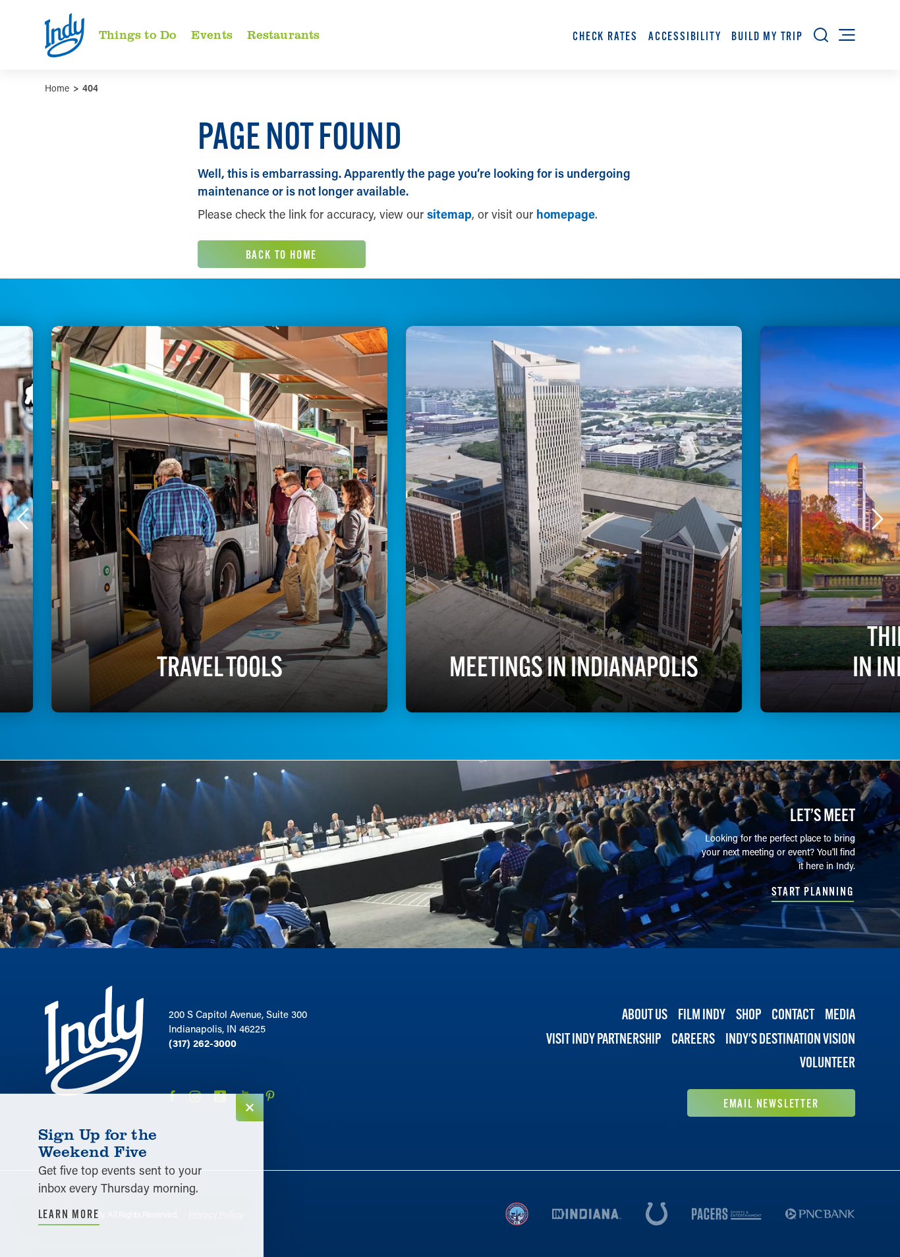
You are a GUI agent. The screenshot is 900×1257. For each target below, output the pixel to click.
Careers (693, 1039)
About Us (644, 1014)
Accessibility (684, 35)
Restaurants (283, 34)
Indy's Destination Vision (790, 1039)
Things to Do (138, 34)
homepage (565, 214)
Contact (793, 1014)
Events (212, 34)
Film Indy (701, 1014)
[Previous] (22, 518)
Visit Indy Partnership (603, 1039)
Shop (748, 1014)
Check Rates (605, 35)
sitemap (449, 214)
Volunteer (827, 1062)
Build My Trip (766, 35)
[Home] (94, 1051)
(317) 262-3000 (203, 1043)
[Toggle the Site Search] (821, 35)
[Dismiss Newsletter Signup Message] (250, 1107)
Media (840, 1014)
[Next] (877, 518)
